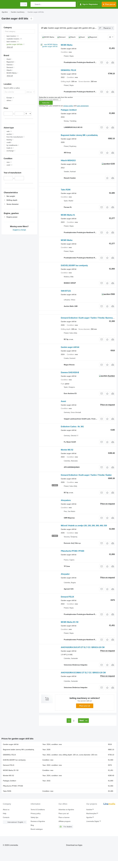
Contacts (6, 817)
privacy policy (68, 106)
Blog (32, 825)
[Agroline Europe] (10, 4)
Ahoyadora (66, 500)
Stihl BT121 (66, 291)
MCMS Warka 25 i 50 (69, 622)
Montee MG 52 (67, 450)
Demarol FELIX (67, 597)
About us (6, 809)
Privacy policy (36, 813)
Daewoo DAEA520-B (70, 372)
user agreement (82, 106)
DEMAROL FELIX (68, 70)
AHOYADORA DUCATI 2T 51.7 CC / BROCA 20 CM (82, 647)
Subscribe (45, 103)
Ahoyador (65, 574)
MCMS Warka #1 (68, 215)
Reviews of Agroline (38, 821)
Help (4, 813)
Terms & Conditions (38, 809)
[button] (107, 62)
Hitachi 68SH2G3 (68, 160)
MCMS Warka (66, 45)
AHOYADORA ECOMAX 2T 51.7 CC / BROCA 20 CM (83, 673)
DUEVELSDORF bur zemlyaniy (74, 265)
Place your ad (84, 706)
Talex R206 (65, 190)
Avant (63, 401)
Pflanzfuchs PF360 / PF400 (72, 551)
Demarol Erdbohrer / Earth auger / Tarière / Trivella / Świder (86, 475)
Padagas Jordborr (69, 110)
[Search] (32, 4)
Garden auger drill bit (70, 347)
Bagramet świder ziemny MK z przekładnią (79, 135)
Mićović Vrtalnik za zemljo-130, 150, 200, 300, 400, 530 (84, 526)
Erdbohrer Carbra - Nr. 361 (72, 427)
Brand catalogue (37, 829)
